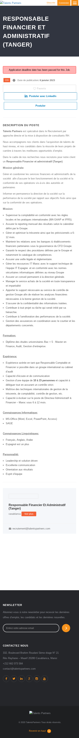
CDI (7, 80)
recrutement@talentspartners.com (31, 528)
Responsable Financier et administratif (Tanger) (37, 506)
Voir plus (28, 514)
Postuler (40, 105)
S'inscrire (51, 3)
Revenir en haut (37, 731)
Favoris (41, 88)
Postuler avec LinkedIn (42, 96)
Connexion (64, 3)
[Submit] (66, 628)
